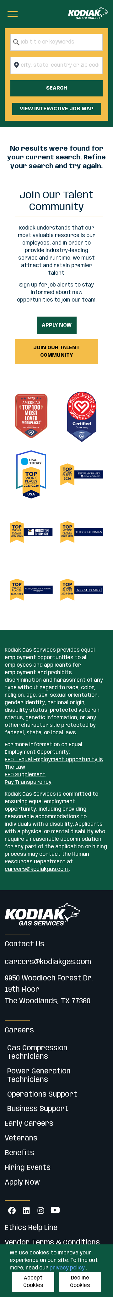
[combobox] (56, 42)
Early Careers (29, 1123)
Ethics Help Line (31, 1228)
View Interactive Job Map (57, 108)
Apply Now (57, 325)
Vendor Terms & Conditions (52, 1242)
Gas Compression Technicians (37, 1052)
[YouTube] (55, 1210)
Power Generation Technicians (39, 1075)
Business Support (37, 1109)
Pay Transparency (28, 782)
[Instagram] (41, 1210)
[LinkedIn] (26, 1210)
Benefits (19, 1153)
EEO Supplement (25, 775)
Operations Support (42, 1094)
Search (56, 88)
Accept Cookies (33, 1281)
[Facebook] (12, 1210)
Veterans (21, 1138)
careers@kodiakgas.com (37, 869)
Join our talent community (56, 351)
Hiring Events (28, 1167)
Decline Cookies (80, 1281)
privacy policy (68, 1268)
